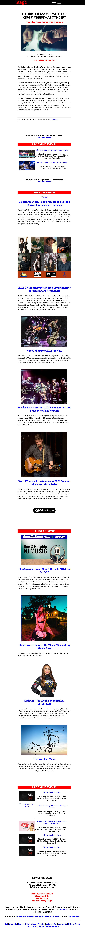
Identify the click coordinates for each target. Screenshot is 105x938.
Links (29, 926)
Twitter (30, 916)
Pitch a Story (74, 924)
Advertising (51, 924)
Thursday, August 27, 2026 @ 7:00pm (51, 154)
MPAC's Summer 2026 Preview (44, 350)
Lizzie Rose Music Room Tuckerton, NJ (52, 168)
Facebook (21, 916)
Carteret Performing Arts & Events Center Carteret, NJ (52, 815)
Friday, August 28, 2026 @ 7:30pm (51, 167)
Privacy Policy (52, 926)
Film (27, 924)
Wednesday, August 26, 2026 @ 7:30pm (52, 796)
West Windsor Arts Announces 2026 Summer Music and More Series (44, 483)
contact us (63, 909)
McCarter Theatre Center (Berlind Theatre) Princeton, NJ (52, 799)
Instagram (39, 916)
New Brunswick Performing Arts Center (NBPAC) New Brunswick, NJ (52, 830)
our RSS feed (74, 916)
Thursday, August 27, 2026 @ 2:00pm (51, 839)
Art (6, 924)
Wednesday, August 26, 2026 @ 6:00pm (52, 812)
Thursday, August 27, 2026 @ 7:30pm (51, 851)
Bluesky (56, 916)
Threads (48, 916)
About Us (62, 924)
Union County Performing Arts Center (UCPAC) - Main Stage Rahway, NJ (52, 157)
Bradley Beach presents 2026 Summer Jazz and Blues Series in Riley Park (44, 409)
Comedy (13, 924)
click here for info (44, 137)
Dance (21, 924)
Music (33, 924)
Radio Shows (39, 926)
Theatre (41, 924)
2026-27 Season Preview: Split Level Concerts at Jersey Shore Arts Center (44, 289)
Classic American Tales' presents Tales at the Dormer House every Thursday (44, 203)
